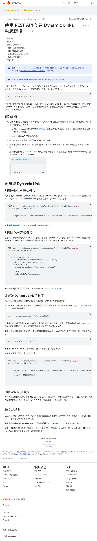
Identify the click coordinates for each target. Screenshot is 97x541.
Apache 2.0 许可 (76, 452)
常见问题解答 (71, 490)
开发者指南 (7, 471)
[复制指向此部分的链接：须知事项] (19, 117)
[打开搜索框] (64, 2)
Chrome (6, 509)
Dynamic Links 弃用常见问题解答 (32, 71)
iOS (49, 423)
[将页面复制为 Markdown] (33, 31)
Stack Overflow (71, 475)
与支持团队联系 (71, 471)
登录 (92, 3)
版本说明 (69, 482)
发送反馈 (86, 25)
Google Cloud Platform (11, 516)
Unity (70, 423)
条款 (4, 530)
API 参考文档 (56, 288)
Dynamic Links (32, 10)
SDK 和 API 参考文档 (10, 475)
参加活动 (37, 486)
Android (56, 423)
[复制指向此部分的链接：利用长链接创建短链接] (37, 190)
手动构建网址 (16, 225)
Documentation (11, 10)
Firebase (8, 19)
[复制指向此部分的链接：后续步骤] (22, 409)
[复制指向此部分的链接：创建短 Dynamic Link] (42, 184)
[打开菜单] (3, 3)
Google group (71, 478)
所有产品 (6, 520)
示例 (4, 478)
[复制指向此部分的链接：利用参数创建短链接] (34, 232)
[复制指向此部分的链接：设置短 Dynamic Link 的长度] (46, 296)
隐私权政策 (12, 530)
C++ (64, 423)
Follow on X (38, 478)
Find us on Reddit (40, 475)
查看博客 (37, 471)
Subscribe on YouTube (42, 482)
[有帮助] (87, 19)
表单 (40, 431)
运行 (43, 19)
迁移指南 (79, 68)
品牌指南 (69, 486)
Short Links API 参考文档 (38, 79)
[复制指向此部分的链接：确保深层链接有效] (31, 392)
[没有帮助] (90, 19)
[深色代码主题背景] (90, 94)
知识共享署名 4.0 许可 (39, 452)
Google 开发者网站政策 (22, 454)
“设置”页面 (40, 129)
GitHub (5, 486)
